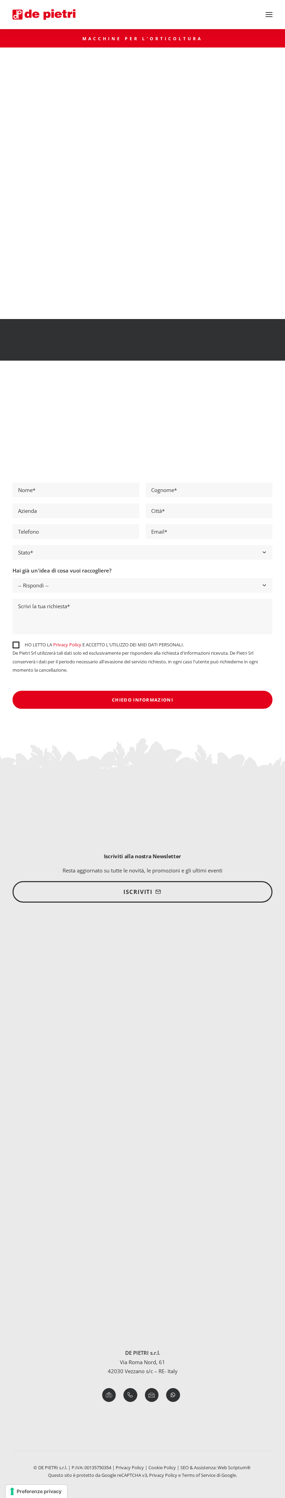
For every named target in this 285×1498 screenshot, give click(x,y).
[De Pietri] (44, 14)
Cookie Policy (162, 1467)
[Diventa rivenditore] (142, 955)
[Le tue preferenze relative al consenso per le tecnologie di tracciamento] (36, 1491)
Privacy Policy (67, 645)
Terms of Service (198, 1475)
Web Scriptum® (235, 1467)
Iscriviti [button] (137, 892)
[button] (269, 14)
